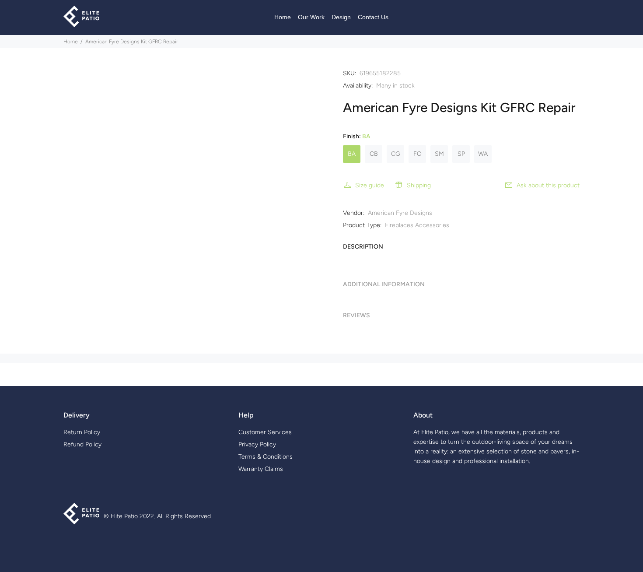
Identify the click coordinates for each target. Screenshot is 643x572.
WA (483, 154)
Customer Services (265, 432)
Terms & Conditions (265, 456)
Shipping (419, 185)
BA (352, 154)
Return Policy (81, 432)
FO (417, 154)
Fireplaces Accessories (417, 225)
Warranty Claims (260, 469)
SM (439, 154)
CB (374, 154)
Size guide (369, 185)
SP (461, 154)
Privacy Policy (257, 444)
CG (395, 154)
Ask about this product (548, 185)
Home (70, 42)
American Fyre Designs (400, 213)
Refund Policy (82, 444)
